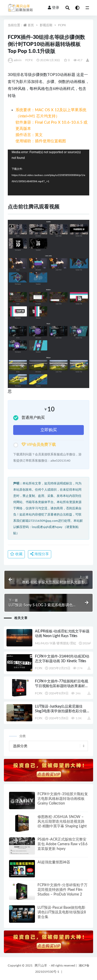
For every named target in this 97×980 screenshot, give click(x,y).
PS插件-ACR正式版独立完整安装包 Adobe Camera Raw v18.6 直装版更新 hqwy (62, 844)
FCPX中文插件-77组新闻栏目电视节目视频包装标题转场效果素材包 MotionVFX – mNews (61, 686)
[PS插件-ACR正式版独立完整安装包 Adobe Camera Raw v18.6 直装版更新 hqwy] (22, 846)
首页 (31, 25)
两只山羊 (41, 965)
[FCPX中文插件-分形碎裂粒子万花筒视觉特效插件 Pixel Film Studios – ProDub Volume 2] (22, 891)
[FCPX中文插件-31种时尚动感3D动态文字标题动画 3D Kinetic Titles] (19, 663)
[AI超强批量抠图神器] (22, 868)
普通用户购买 (33, 418)
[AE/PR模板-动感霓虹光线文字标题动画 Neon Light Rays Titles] (19, 637)
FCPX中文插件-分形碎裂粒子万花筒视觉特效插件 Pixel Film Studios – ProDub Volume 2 (62, 889)
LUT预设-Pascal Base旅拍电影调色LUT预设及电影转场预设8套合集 (62, 912)
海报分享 (41, 554)
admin (17, 60)
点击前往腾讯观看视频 (33, 206)
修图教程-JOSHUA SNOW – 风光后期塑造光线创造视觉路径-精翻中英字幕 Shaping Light (62, 821)
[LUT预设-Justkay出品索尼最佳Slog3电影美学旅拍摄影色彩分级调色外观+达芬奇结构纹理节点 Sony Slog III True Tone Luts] (19, 713)
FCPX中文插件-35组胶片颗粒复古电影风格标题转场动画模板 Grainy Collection (63, 798)
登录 (55, 8)
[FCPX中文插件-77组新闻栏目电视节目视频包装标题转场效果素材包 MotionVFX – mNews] (19, 687)
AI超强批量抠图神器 (54, 862)
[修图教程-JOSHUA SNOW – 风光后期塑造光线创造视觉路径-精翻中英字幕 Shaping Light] (22, 823)
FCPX (62, 25)
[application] (48, 172)
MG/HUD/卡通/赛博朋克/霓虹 (55, 643)
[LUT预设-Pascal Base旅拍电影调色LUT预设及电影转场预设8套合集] (22, 914)
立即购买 (48, 430)
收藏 (18, 554)
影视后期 (46, 25)
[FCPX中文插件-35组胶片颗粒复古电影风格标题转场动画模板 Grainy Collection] (22, 800)
